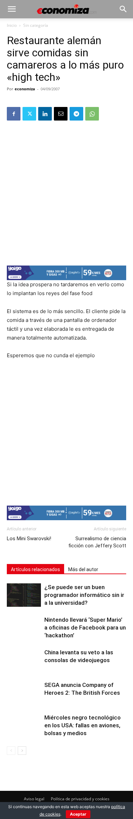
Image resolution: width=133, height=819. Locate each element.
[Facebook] (13, 114)
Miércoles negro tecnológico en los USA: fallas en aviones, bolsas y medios (82, 725)
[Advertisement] (66, 192)
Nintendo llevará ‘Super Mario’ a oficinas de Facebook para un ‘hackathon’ (85, 627)
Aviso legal (34, 799)
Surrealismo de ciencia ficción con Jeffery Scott (97, 542)
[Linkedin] (45, 114)
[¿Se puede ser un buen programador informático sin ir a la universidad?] (24, 595)
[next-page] (22, 750)
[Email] (61, 114)
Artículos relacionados (35, 569)
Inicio (12, 25)
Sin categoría (35, 25)
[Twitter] (29, 114)
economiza (25, 88)
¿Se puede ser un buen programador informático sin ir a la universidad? (84, 595)
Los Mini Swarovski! (29, 538)
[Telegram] (76, 114)
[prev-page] (11, 750)
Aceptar (78, 814)
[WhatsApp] (92, 114)
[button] (12, 9)
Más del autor (83, 569)
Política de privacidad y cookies (80, 799)
